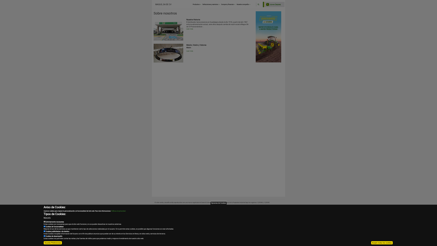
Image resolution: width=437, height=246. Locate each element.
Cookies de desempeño (54, 236)
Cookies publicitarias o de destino (57, 231)
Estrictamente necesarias (55, 222)
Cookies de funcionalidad (55, 227)
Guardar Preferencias (53, 243)
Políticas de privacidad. (118, 211)
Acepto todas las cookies (382, 243)
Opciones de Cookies (218, 203)
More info (47, 218)
